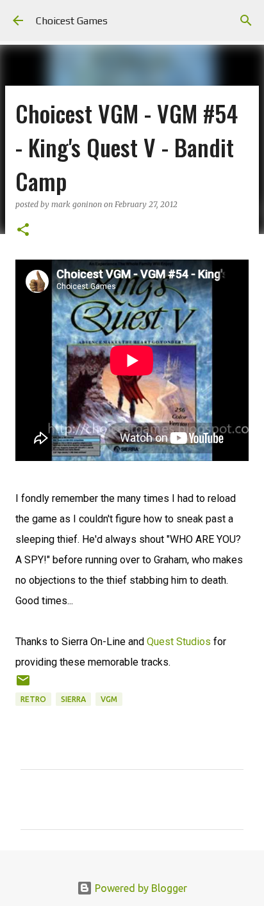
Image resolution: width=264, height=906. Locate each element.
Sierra (73, 699)
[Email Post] (23, 685)
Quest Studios (179, 642)
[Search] (246, 20)
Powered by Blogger (139, 888)
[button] (23, 230)
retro (33, 699)
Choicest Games (72, 21)
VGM (109, 699)
